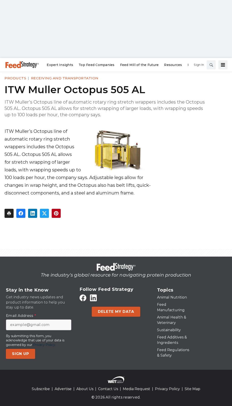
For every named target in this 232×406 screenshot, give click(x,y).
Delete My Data (116, 311)
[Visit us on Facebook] (83, 297)
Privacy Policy (167, 389)
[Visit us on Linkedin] (93, 297)
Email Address (21, 316)
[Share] (20, 213)
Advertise (63, 389)
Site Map (192, 389)
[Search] (211, 64)
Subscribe (41, 389)
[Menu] (222, 64)
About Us (84, 389)
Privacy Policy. (44, 345)
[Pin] (56, 213)
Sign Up (20, 354)
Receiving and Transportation (65, 78)
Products (15, 78)
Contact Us (108, 389)
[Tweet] (44, 213)
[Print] (9, 213)
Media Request (136, 389)
